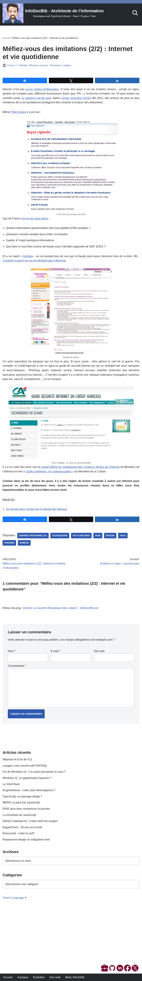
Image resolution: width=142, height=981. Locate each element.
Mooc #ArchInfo (75, 977)
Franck (11, 65)
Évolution (39, 977)
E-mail (55, 651)
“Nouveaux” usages (60, 65)
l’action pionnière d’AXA (76, 98)
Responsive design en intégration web (26, 839)
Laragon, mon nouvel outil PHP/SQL (25, 765)
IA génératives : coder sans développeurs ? (29, 790)
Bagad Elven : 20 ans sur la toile (22, 827)
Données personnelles (33, 535)
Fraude (110, 535)
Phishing (9, 543)
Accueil (6, 38)
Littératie (23, 65)
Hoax (123, 535)
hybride (27, 256)
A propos (22, 977)
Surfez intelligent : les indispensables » (50, 471)
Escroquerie (60, 535)
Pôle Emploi (18, 112)
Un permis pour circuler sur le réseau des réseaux (36, 509)
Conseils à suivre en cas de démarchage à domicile (34, 260)
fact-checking (81, 535)
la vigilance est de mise (36, 98)
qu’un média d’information (42, 89)
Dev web (55, 977)
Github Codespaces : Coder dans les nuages (30, 821)
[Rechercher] (135, 12)
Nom (11, 651)
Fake (98, 535)
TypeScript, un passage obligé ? (22, 796)
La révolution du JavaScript (19, 814)
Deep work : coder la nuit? (19, 833)
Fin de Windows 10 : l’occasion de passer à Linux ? (34, 771)
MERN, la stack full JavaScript (21, 802)
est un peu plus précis (34, 218)
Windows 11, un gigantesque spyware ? (27, 777)
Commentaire (17, 665)
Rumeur (24, 543)
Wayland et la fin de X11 (17, 759)
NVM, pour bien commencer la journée (26, 808)
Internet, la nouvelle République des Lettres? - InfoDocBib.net (60, 608)
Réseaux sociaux (38, 65)
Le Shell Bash (11, 784)
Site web (99, 651)
